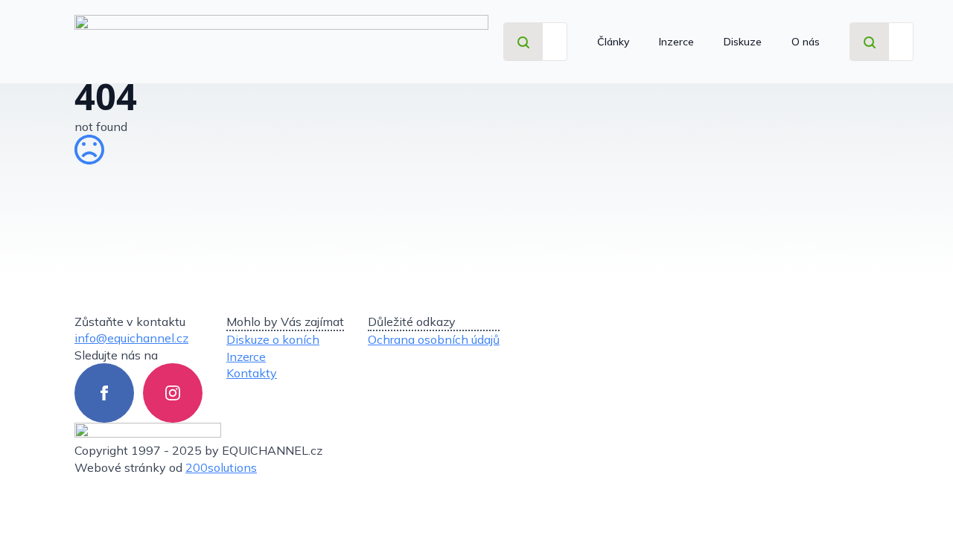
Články (613, 41)
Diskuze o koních (272, 339)
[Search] (523, 42)
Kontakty (251, 372)
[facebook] (104, 393)
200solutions (221, 467)
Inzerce (676, 41)
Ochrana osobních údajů (434, 339)
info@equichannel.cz (131, 337)
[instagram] (173, 393)
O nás (805, 41)
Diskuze (743, 41)
